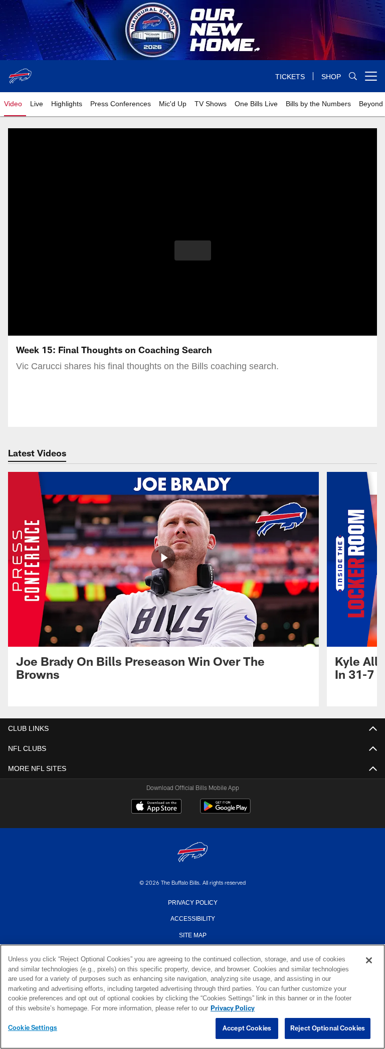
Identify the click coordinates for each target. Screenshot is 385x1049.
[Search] (353, 76)
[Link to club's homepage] (20, 72)
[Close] (369, 961)
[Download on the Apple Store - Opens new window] (156, 807)
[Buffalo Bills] (192, 853)
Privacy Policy (192, 901)
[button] (193, 250)
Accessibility (192, 917)
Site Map (192, 934)
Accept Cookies (247, 1028)
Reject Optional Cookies (327, 1028)
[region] (192, 997)
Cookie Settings (32, 1028)
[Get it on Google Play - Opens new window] (225, 811)
